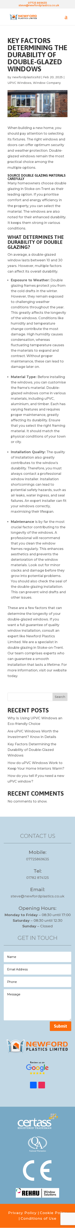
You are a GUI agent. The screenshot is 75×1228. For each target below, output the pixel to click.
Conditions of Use (38, 1218)
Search (60, 697)
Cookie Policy (53, 1213)
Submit (60, 1026)
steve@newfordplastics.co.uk (37, 896)
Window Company (47, 83)
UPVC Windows (19, 83)
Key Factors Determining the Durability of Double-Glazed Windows (32, 749)
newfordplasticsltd (26, 77)
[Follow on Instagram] (41, 1085)
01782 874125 (37, 878)
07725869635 (37, 859)
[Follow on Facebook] (33, 1085)
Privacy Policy (22, 1213)
